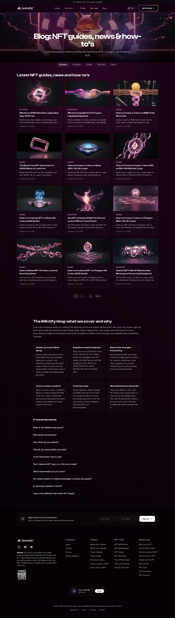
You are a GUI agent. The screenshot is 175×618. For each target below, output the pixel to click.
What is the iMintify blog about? (48, 427)
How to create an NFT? (148, 552)
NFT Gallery (119, 552)
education (77, 64)
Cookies (93, 610)
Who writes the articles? (44, 435)
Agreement (74, 610)
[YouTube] (25, 547)
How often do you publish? (46, 442)
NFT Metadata (120, 556)
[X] (19, 547)
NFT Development (122, 564)
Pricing (83, 8)
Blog (104, 8)
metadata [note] (86, 357)
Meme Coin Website (98, 548)
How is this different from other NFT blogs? (53, 493)
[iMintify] (26, 8)
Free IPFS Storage (122, 560)
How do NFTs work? (147, 548)
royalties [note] (76, 363)
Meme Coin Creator (98, 544)
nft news (101, 64)
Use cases (94, 8)
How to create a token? (99, 564)
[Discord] (31, 547)
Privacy (84, 610)
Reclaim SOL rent (122, 567)
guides (89, 64)
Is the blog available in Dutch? (47, 486)
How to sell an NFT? (147, 556)
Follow (99, 591)
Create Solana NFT (146, 560)
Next (98, 296)
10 (91, 296)
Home (57, 8)
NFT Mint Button (121, 544)
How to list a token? (98, 567)
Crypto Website (96, 552)
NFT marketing (145, 571)
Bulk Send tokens (97, 560)
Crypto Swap (95, 556)
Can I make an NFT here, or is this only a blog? (55, 464)
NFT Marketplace (122, 548)
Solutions (69, 8)
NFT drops (143, 567)
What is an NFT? (145, 544)
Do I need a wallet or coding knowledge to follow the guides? (62, 478)
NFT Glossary (144, 575)
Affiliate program (72, 556)
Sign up (145, 519)
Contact (69, 548)
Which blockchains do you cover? (49, 471)
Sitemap (102, 610)
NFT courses (144, 564)
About (68, 544)
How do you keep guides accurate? (49, 449)
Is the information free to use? (47, 457)
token (113, 64)
